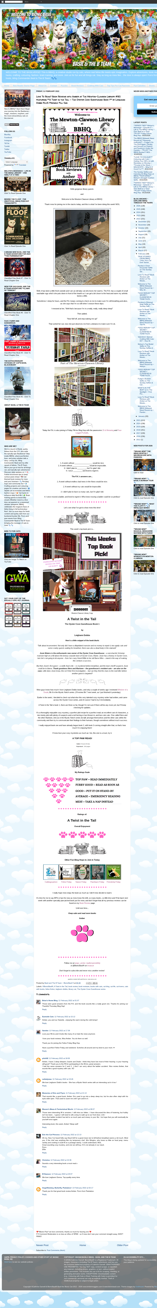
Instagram (8, 140)
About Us (42, 86)
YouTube (7, 152)
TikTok (6, 143)
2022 (138, 219)
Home (6, 86)
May (140, 244)
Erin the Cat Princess (51, 1135)
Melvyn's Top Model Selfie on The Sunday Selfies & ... (146, 346)
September (142, 231)
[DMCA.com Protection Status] (11, 125)
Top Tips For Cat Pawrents (118, 86)
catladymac (47, 1079)
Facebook (8, 137)
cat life (112, 986)
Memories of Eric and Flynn (53, 1093)
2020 (138, 423)
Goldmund (140, 1287)
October (141, 228)
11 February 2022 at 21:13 (76, 1093)
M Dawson (46, 1174)
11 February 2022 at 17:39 (59, 1031)
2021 (138, 420)
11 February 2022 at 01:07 (68, 1000)
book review (73, 986)
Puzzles (64, 86)
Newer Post (42, 1245)
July (140, 238)
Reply (44, 1009)
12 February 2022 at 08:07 (84, 1109)
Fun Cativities (139, 86)
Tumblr (7, 146)
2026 (138, 206)
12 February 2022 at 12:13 (70, 1135)
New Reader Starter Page (24, 86)
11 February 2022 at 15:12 (64, 1017)
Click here (8, 1262)
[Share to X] (92, 983)
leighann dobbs (62, 989)
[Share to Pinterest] (96, 983)
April (140, 247)
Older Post (122, 1245)
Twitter (6, 149)
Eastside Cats (48, 1017)
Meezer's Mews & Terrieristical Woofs (57, 1109)
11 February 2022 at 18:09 (59, 1058)
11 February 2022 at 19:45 (62, 1079)
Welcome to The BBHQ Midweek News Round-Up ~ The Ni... (146, 322)
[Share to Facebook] (94, 983)
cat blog (106, 986)
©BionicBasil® (47, 986)
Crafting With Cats (95, 86)
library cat (72, 989)
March (141, 250)
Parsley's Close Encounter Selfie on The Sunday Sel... (145, 269)
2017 (138, 433)
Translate (22, 165)
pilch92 (45, 1058)
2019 (138, 427)
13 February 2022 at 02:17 (82, 1188)
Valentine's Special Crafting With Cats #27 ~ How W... (146, 339)
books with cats (96, 986)
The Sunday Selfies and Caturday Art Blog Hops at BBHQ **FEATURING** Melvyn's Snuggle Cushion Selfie (144, 176)
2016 (138, 436)
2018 (138, 430)
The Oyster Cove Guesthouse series (91, 989)
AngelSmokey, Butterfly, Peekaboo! (57, 1188)
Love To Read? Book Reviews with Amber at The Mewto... (146, 278)
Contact (53, 86)
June (140, 241)
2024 (138, 212)
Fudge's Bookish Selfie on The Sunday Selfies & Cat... (145, 382)
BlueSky (7, 134)
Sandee (45, 1031)
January (141, 416)
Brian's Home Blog (50, 1000)
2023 (138, 215)
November (142, 225)
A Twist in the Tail (60, 986)
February (142, 254)
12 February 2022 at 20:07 (62, 1174)
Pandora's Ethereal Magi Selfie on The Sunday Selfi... (146, 304)
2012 (138, 440)
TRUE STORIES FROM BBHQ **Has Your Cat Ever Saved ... (144, 260)
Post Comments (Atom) (56, 1250)
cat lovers (120, 986)
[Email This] (87, 983)
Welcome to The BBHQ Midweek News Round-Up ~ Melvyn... (146, 363)
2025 (138, 209)
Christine (46, 1160)
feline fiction (50, 989)
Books (152, 86)
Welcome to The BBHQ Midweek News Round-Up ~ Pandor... (146, 409)
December (142, 222)
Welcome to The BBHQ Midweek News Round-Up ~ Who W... (146, 287)
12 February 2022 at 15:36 (61, 1160)
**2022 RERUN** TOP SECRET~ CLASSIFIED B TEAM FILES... (146, 296)
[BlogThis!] (89, 983)
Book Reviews (77, 86)
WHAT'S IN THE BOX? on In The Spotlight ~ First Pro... (145, 391)
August (141, 234)
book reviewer (84, 986)
